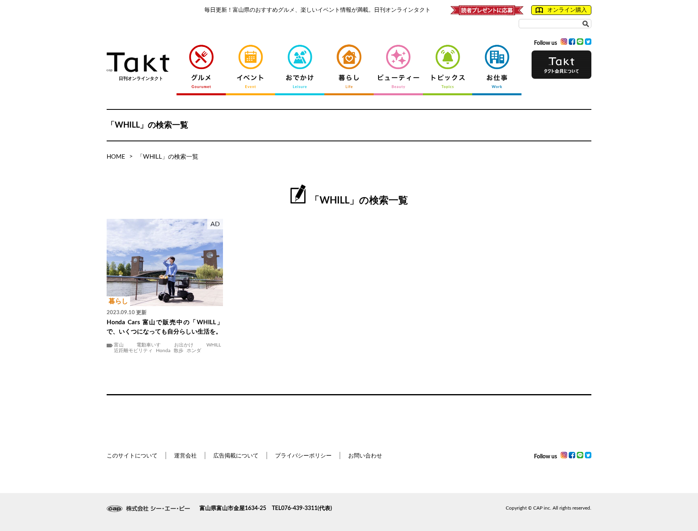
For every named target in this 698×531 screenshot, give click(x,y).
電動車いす (149, 344)
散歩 (178, 350)
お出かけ (183, 344)
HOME (116, 157)
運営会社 (185, 456)
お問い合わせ (365, 456)
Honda (163, 350)
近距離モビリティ (133, 350)
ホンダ (194, 350)
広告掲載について (236, 456)
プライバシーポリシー (303, 456)
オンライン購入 (567, 10)
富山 (119, 344)
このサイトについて (132, 456)
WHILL (213, 344)
